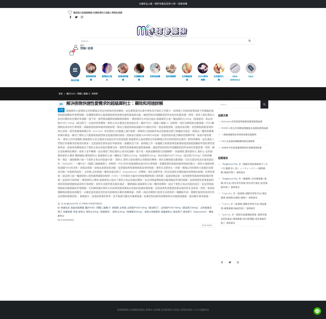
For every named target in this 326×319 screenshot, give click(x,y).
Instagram (237, 262)
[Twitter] (76, 17)
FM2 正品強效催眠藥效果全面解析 (238, 141)
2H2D (167, 272)
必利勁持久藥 (219, 78)
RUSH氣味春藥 (203, 78)
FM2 (113, 272)
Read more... (207, 225)
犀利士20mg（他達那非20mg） (128, 211)
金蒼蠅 (114, 266)
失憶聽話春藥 (139, 78)
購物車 (61, 283)
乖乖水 (114, 260)
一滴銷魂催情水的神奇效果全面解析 (239, 134)
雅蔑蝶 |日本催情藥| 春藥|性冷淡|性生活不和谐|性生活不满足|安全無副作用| (244, 183)
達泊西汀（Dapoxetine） (195, 211)
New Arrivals (235, 78)
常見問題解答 (64, 266)
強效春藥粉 (171, 76)
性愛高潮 (67, 211)
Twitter (230, 262)
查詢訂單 (62, 272)
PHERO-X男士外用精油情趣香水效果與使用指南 (244, 128)
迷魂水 (114, 277)
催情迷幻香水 (107, 78)
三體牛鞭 (169, 277)
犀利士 (81, 211)
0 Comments (67, 219)
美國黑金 (169, 260)
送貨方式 (62, 277)
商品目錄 (75, 80)
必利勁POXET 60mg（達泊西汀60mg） (180, 207)
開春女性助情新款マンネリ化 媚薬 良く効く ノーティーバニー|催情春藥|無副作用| (244, 168)
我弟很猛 (169, 289)
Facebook (222, 262)
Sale (250, 76)
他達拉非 (65, 207)
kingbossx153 (71, 203)
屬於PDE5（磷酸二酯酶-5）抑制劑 (102, 207)
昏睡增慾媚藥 (123, 78)
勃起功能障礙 (77, 207)
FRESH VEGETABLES (92, 203)
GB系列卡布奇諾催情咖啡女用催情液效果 (241, 147)
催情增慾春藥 (91, 78)
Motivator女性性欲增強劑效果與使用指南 (241, 121)
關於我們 (62, 260)
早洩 (75, 211)
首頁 (61, 93)
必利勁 (123, 207)
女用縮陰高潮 (187, 78)
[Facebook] (70, 17)
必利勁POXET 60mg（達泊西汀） (143, 207)
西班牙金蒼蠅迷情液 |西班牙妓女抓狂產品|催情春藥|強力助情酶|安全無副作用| (244, 219)
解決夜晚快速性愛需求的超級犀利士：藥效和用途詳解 (114, 103)
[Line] (317, 311)
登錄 (60, 289)
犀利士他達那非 (152, 211)
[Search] (250, 41)
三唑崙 (114, 289)
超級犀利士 (166, 211)
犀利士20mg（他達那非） (99, 211)
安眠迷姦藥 (155, 76)
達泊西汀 (177, 211)
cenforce (169, 283)
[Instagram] (82, 17)
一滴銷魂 (115, 283)
